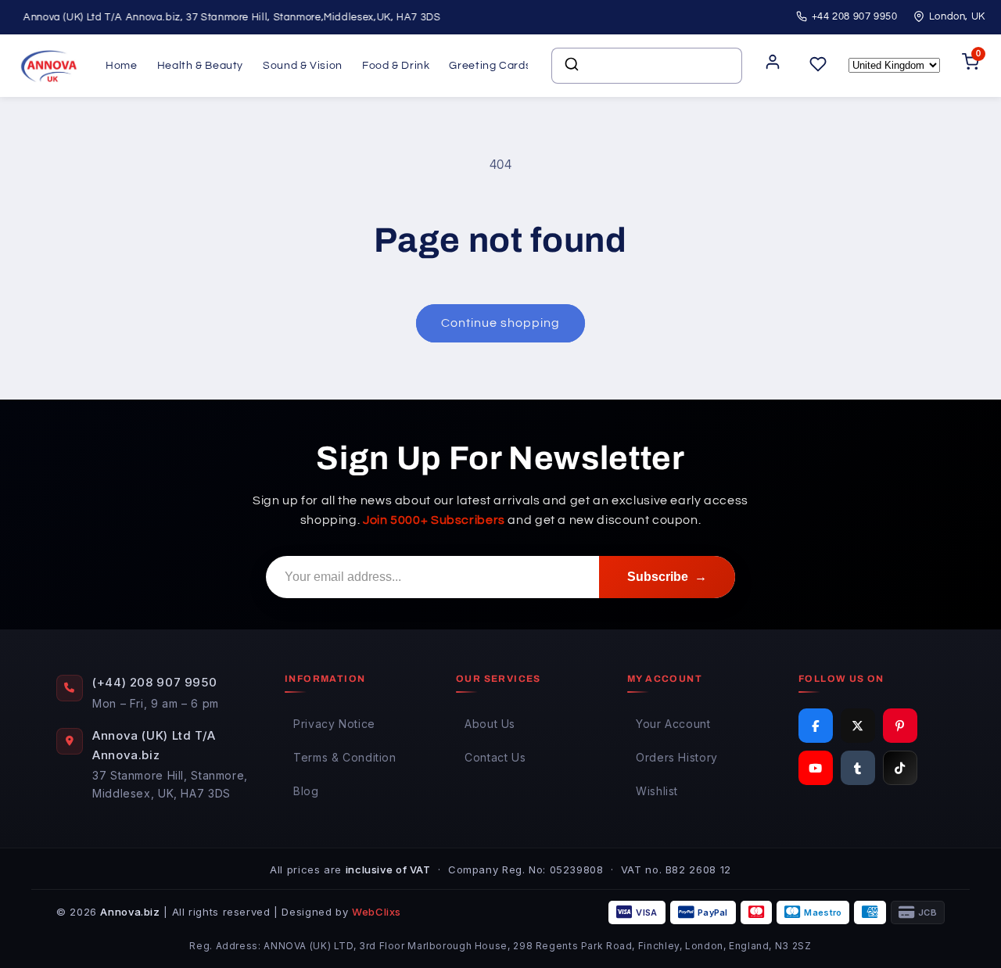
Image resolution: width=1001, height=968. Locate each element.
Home (122, 65)
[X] (858, 725)
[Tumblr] (858, 768)
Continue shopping (501, 323)
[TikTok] (900, 768)
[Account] (773, 66)
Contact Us (495, 757)
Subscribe (667, 576)
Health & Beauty (200, 65)
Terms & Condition (344, 757)
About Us (490, 723)
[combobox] (646, 66)
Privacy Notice (334, 723)
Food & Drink (396, 65)
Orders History (677, 757)
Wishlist (657, 791)
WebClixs (376, 911)
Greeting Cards (490, 65)
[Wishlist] (818, 65)
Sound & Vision (303, 65)
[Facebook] (815, 725)
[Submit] (570, 65)
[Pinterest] (900, 725)
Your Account (673, 723)
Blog (306, 791)
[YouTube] (815, 768)
